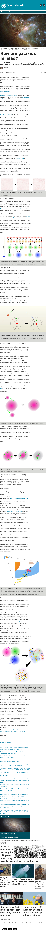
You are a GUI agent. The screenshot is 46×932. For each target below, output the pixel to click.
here (17, 158)
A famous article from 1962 (6, 114)
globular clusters (22, 212)
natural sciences (15, 840)
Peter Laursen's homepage (6, 745)
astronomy (7, 840)
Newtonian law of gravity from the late (8, 95)
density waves (9, 509)
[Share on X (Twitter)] (43, 72)
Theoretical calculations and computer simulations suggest (13, 208)
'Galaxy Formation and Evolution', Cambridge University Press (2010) (15, 778)
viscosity (9, 300)
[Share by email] (44, 72)
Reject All (4, 929)
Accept (10, 929)
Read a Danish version (5, 733)
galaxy (2, 840)
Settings (15, 929)
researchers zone (30, 840)
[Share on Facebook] (41, 72)
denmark (37, 840)
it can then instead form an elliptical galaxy (13, 621)
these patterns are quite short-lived (14, 511)
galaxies (22, 840)
